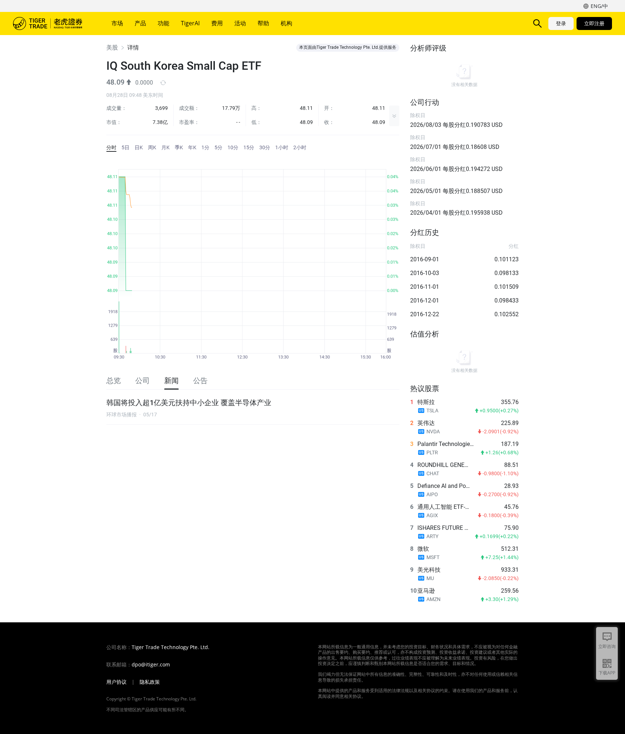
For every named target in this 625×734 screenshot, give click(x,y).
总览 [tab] (113, 380)
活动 (240, 23)
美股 (112, 47)
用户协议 (116, 682)
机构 (286, 23)
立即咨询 (607, 646)
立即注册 (594, 23)
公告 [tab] (200, 380)
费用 (217, 23)
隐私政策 (150, 682)
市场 (117, 23)
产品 (140, 23)
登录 (561, 23)
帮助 (263, 23)
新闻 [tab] (171, 380)
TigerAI (190, 23)
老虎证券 (53, 23)
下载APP (607, 673)
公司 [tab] (142, 380)
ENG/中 (599, 6)
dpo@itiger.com (151, 664)
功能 (163, 23)
